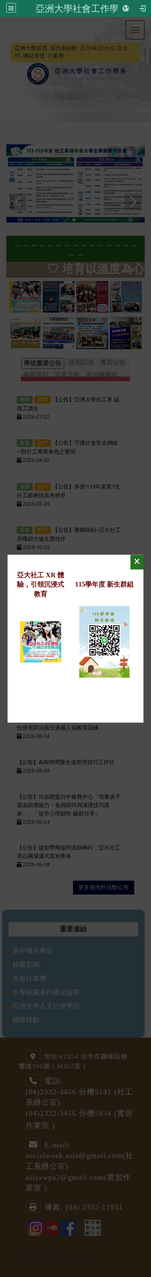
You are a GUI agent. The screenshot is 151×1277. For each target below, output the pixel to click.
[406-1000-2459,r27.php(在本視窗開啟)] (40, 641)
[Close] (136, 562)
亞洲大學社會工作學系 (82, 8)
